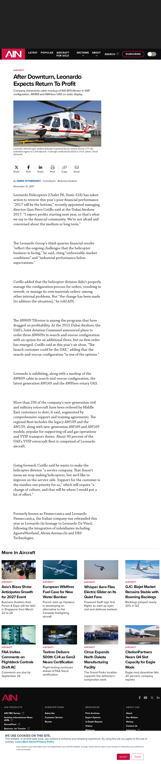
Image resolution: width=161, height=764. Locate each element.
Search (110, 54)
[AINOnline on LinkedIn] (158, 698)
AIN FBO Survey (12, 713)
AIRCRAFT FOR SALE (62, 54)
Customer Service (54, 717)
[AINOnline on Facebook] (140, 698)
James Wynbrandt (28, 181)
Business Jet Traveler (15, 728)
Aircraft (18, 70)
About (129, 713)
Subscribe (133, 54)
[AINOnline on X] (152, 698)
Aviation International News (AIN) (18, 718)
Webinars (90, 730)
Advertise (131, 730)
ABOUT (96, 52)
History (129, 721)
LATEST (33, 52)
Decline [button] (137, 756)
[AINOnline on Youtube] (145, 698)
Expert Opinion (92, 717)
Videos (88, 726)
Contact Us (131, 726)
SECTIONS (83, 52)
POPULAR (47, 52)
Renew (48, 721)
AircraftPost (10, 724)
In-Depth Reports (94, 721)
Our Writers (132, 717)
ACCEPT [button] (123, 756)
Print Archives (92, 713)
